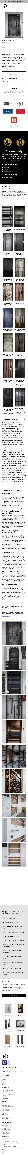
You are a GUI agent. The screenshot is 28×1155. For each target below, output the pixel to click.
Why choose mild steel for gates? (13, 932)
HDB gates (18, 597)
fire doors (8, 194)
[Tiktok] (12, 1067)
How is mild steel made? (10, 922)
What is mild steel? (9, 918)
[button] (14, 918)
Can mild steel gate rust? (11, 936)
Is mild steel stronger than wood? (13, 940)
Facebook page (6, 616)
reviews (17, 988)
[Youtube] (15, 1067)
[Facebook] (3, 1067)
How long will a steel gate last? (12, 968)
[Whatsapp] (6, 1067)
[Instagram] (9, 1067)
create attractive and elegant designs (13, 521)
